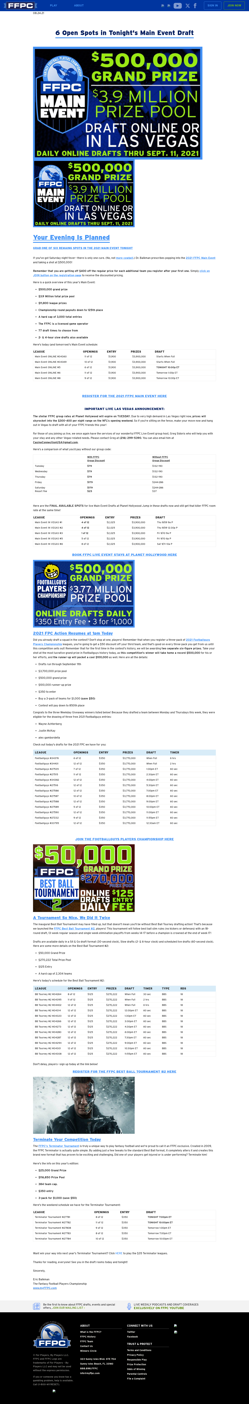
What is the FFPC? (90, 1332)
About (79, 5)
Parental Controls (137, 1374)
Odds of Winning (136, 1369)
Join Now (234, 5)
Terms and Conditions (139, 1350)
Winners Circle (88, 1351)
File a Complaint (136, 1378)
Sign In (213, 5)
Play (53, 5)
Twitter (131, 1332)
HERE (118, 1253)
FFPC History (88, 1336)
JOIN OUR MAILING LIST (68, 1307)
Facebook (132, 1336)
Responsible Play (137, 1359)
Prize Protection (136, 1364)
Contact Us (86, 1346)
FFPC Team (86, 1341)
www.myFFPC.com (45, 1288)
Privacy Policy (135, 1355)
